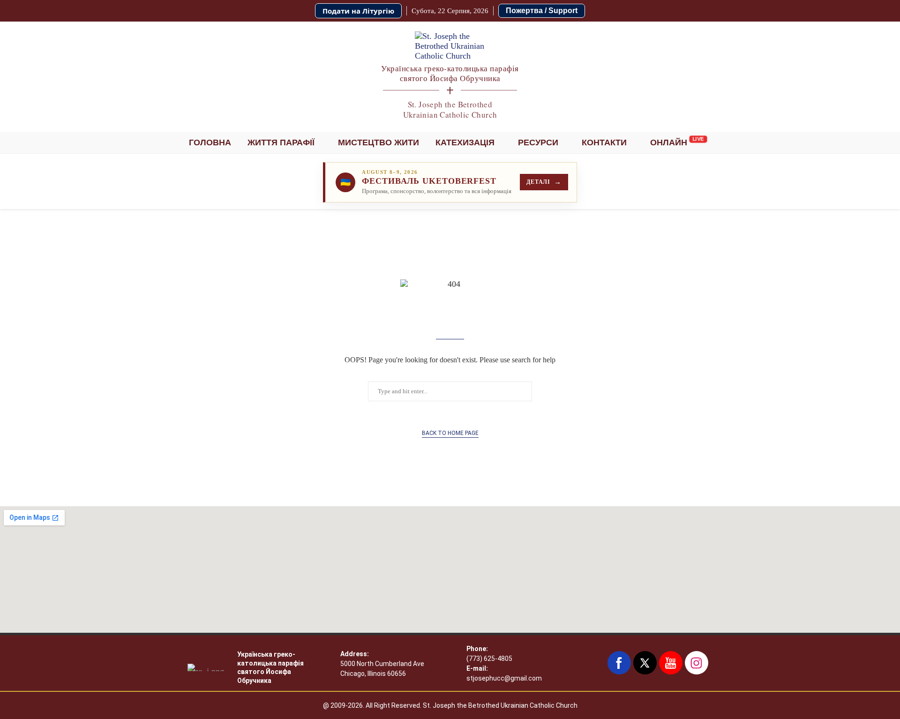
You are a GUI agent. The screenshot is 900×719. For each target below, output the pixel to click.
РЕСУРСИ (538, 142)
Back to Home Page (450, 433)
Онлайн (668, 142)
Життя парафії (281, 142)
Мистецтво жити (378, 142)
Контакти (604, 142)
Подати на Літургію (358, 10)
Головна (210, 142)
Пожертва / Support (542, 11)
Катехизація (465, 142)
